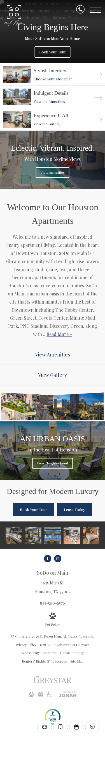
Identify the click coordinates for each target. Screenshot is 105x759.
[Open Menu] (95, 10)
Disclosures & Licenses (71, 644)
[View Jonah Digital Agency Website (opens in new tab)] (67, 695)
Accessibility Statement (39, 652)
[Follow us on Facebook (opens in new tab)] (47, 558)
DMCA (45, 644)
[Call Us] (80, 10)
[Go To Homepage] (14, 15)
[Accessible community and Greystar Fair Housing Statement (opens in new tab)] (49, 696)
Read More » (59, 334)
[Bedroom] (91, 535)
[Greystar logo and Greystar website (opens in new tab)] (52, 682)
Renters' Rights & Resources (44, 661)
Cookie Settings (72, 652)
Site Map (76, 661)
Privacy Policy (26, 644)
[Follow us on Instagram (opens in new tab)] (57, 558)
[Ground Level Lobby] (52, 535)
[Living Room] (14, 535)
